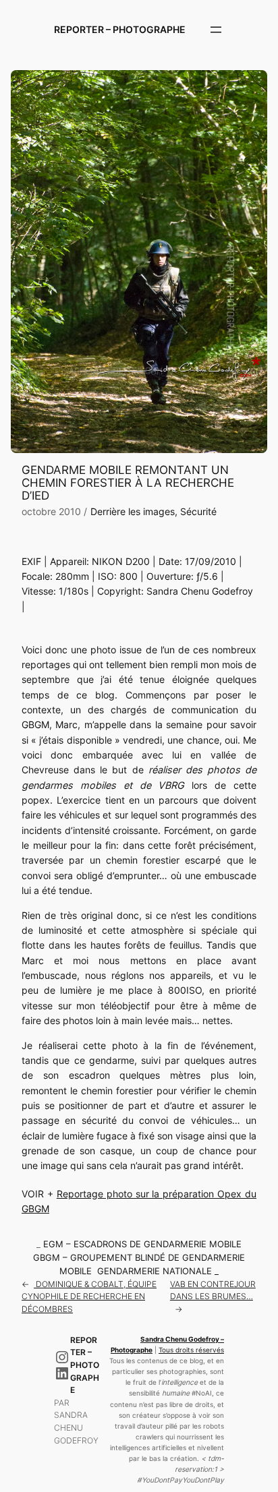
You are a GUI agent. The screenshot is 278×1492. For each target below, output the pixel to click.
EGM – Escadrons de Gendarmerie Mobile (142, 1244)
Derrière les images (132, 511)
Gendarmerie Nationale (154, 1271)
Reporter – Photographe (120, 29)
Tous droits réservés (191, 1350)
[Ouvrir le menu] (216, 30)
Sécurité (198, 511)
